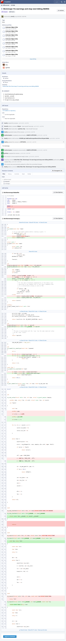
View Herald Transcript (27, 126)
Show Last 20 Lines (42, 630)
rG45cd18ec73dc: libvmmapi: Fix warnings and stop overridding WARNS (20, 86)
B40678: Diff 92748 (31, 150)
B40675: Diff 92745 (31, 135)
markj (12, 16)
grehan (6, 78)
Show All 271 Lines (32, 630)
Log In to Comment (9, 636)
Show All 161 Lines (33, 340)
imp (6, 65)
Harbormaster (8, 135)
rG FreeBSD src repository (9, 110)
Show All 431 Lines (33, 387)
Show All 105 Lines (33, 222)
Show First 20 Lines (23, 222)
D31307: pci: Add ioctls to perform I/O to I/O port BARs (34, 138)
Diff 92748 (23, 142)
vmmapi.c (7, 183)
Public (12, 12)
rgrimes (7, 67)
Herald (6, 126)
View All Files (33, 59)
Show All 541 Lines (33, 311)
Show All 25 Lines (33, 251)
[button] (64, 2)
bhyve (6, 82)
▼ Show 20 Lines (43, 222)
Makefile (7, 181)
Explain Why (8, 162)
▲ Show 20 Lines (24, 311)
